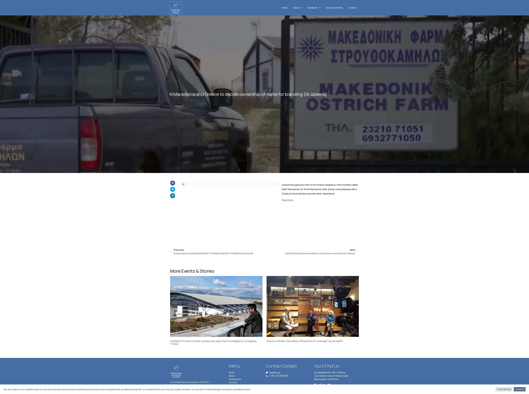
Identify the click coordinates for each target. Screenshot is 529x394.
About (296, 7)
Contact (352, 7)
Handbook (312, 7)
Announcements (334, 7)
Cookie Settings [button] (504, 389)
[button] (172, 183)
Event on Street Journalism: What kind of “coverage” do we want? (305, 341)
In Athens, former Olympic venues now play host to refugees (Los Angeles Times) (213, 342)
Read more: (288, 199)
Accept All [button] (519, 389)
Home (285, 7)
